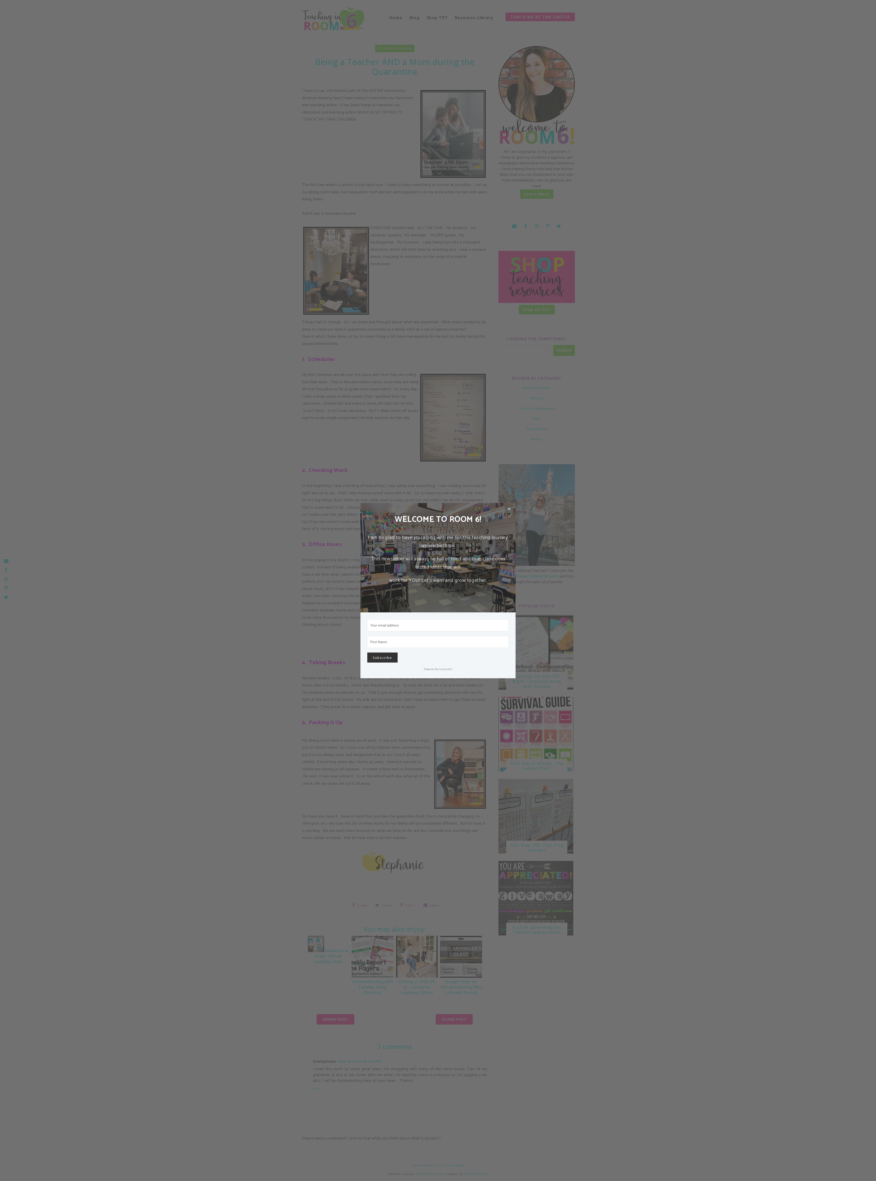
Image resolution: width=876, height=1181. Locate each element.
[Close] (509, 509)
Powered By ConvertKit (438, 669)
